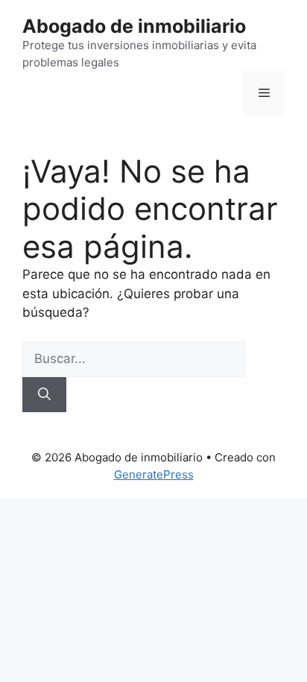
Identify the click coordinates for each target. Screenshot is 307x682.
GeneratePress (154, 474)
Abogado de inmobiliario (134, 26)
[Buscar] (44, 395)
